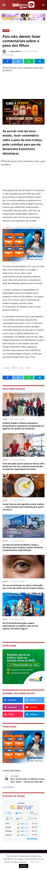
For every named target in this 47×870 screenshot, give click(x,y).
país (21, 368)
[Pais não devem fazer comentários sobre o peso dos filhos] (23, 80)
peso (29, 368)
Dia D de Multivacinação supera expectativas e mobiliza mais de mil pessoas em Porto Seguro (20, 626)
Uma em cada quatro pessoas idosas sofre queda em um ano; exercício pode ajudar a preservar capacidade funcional (23, 466)
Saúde (6, 30)
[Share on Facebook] (8, 61)
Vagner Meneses (16, 51)
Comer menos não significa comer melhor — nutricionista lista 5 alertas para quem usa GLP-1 (23, 507)
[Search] (43, 5)
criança (6, 368)
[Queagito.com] (23, 5)
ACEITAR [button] (23, 866)
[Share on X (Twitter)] (18, 61)
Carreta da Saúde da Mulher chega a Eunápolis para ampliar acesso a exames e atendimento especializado (23, 547)
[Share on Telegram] (39, 61)
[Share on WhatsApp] (29, 61)
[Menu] (4, 5)
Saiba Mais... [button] (35, 862)
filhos (15, 368)
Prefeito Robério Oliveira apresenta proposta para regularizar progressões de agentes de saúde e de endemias (23, 426)
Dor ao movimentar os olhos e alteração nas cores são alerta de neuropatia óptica (23, 586)
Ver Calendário (8, 787)
